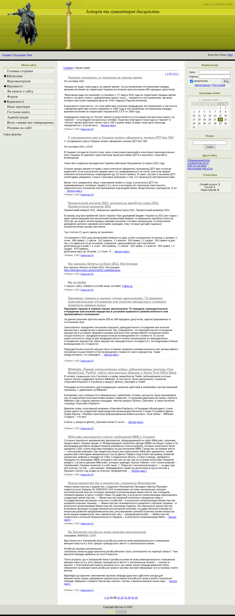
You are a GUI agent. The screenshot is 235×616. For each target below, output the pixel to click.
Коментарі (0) (87, 129)
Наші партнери (18, 106)
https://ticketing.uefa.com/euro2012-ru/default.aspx (92, 270)
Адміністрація (17, 117)
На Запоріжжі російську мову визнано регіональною (107, 532)
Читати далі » (108, 125)
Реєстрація (19, 55)
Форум (12, 96)
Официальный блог (198, 160)
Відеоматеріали (19, 81)
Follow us (127, 286)
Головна (6, 55)
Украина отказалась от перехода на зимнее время (105, 77)
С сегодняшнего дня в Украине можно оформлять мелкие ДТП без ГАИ (120, 137)
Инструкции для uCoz (200, 168)
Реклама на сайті (19, 128)
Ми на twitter (77, 282)
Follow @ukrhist (12, 134)
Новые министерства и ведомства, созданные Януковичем (112, 483)
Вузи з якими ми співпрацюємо (30, 122)
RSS (230, 55)
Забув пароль (202, 85)
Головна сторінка (20, 71)
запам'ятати (201, 81)
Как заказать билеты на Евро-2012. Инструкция (103, 263)
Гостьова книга (18, 112)
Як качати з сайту (20, 91)
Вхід (30, 55)
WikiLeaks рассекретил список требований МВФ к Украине (111, 437)
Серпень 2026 (210, 100)
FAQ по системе (197, 165)
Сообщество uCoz (198, 163)
